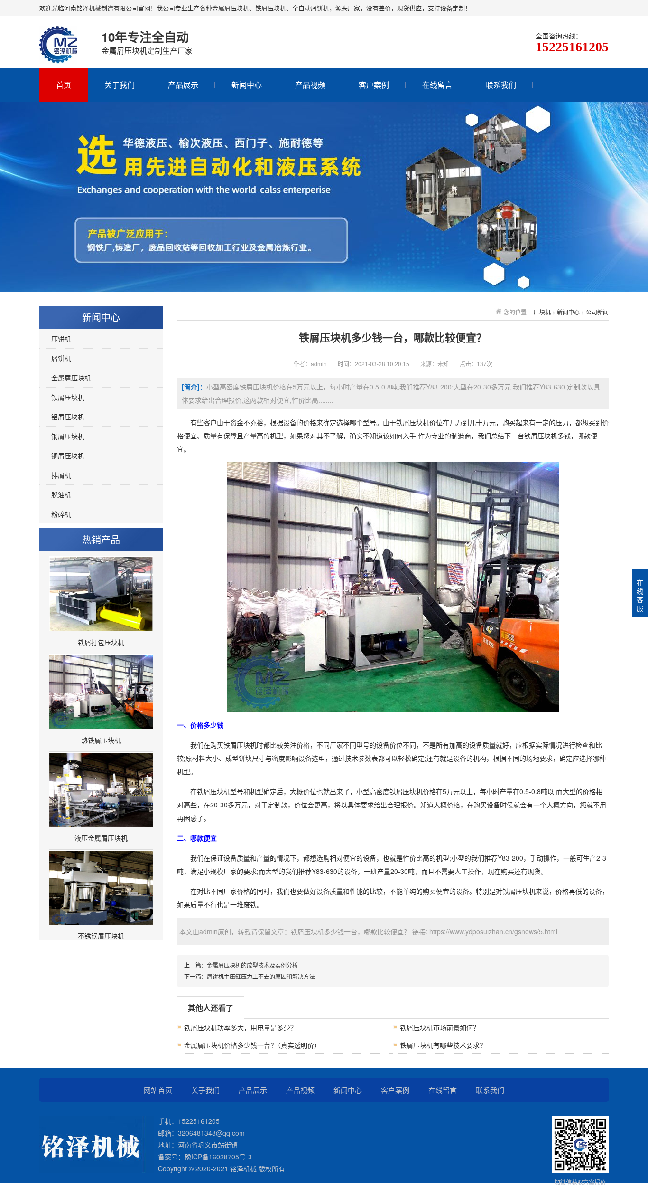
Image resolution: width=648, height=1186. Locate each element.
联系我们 (501, 84)
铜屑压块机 (67, 455)
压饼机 (61, 338)
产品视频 (310, 84)
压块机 (542, 312)
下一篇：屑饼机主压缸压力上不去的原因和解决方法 (249, 976)
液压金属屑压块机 (101, 838)
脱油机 (61, 494)
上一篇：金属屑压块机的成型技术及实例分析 (241, 965)
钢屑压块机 (67, 436)
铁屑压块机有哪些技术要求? (441, 1045)
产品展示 (183, 84)
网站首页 (158, 1090)
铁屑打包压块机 (101, 642)
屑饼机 (61, 358)
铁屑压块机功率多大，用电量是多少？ (240, 1027)
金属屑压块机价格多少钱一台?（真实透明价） (252, 1045)
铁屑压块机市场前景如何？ (440, 1027)
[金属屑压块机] (58, 54)
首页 (63, 84)
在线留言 (437, 84)
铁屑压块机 (67, 397)
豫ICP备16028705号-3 (218, 1156)
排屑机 (61, 475)
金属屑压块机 (71, 377)
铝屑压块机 (67, 416)
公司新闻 (597, 312)
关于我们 (119, 84)
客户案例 (374, 84)
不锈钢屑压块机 (101, 935)
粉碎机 (61, 514)
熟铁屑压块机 (101, 740)
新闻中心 (246, 84)
